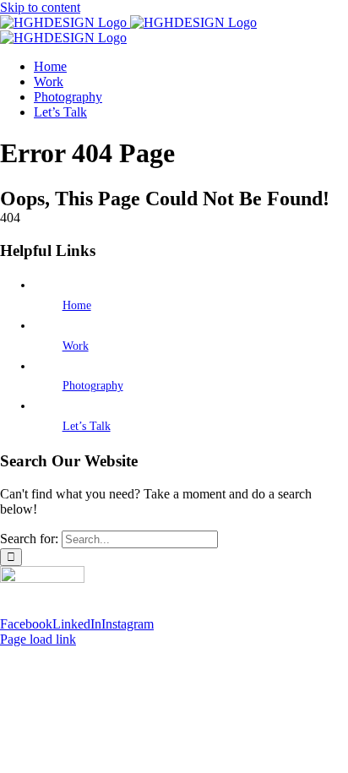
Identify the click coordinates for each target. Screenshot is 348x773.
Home (77, 305)
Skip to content (40, 7)
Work (76, 346)
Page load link (38, 639)
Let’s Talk (87, 426)
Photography (93, 385)
